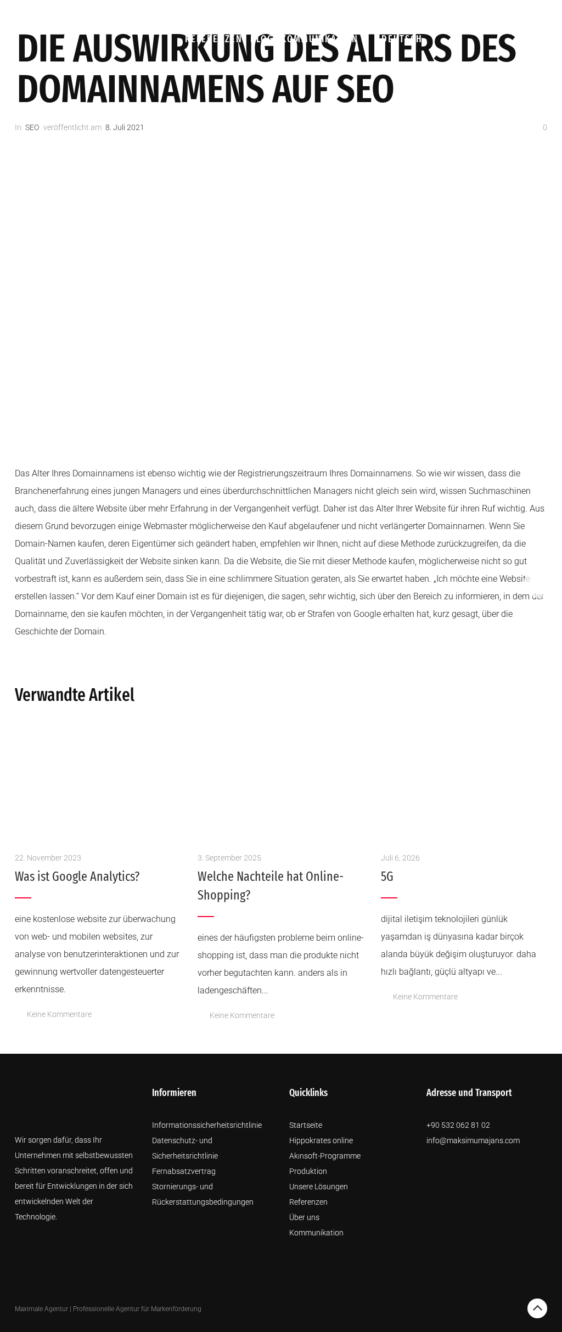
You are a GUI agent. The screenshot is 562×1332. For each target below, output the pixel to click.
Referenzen (214, 39)
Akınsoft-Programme (325, 1155)
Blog (261, 39)
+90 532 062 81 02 (458, 1125)
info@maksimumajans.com (473, 1140)
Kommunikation (319, 39)
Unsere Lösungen (469, 15)
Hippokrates (216, 15)
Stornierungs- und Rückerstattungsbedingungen (203, 1194)
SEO (32, 127)
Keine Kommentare (59, 1014)
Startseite (305, 1125)
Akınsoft (277, 15)
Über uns (396, 15)
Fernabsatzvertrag (184, 1171)
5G (387, 876)
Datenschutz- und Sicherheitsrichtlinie (185, 1148)
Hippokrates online (321, 1140)
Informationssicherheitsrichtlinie (207, 1125)
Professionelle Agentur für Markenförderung (137, 1309)
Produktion (337, 15)
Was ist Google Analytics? (77, 876)
